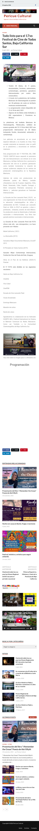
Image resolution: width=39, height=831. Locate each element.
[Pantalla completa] (34, 628)
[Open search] (34, 26)
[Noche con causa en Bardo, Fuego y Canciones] (19, 511)
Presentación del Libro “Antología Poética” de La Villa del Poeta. (25, 800)
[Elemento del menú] (35, 5)
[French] (6, 586)
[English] (3, 586)
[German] (8, 586)
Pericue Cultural (17, 16)
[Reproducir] (5, 628)
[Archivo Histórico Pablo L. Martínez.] (8, 705)
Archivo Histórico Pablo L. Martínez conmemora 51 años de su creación (26, 684)
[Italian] (11, 586)
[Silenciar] (31, 628)
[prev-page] (3, 809)
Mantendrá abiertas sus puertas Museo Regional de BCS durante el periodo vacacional (25, 661)
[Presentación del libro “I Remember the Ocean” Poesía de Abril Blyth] (19, 478)
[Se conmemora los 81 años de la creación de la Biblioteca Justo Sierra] (8, 671)
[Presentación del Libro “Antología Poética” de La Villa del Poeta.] (8, 798)
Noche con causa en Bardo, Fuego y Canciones (18, 524)
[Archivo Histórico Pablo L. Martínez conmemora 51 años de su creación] (8, 683)
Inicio (20, 828)
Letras (10, 744)
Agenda (4, 32)
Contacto (34, 828)
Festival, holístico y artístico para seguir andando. (25, 778)
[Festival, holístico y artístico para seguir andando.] (19, 542)
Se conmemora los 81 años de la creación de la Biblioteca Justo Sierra (26, 673)
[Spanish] (18, 586)
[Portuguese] (13, 586)
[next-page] (6, 809)
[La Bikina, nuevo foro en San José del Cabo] (8, 787)
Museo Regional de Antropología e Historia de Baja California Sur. (26, 696)
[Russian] (16, 586)
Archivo (26, 828)
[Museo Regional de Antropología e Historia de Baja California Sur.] (8, 694)
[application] (19, 620)
